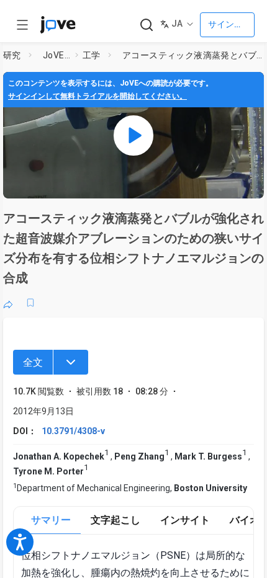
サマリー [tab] (51, 520)
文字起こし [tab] (115, 520)
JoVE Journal (56, 55)
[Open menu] (22, 25)
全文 (33, 362)
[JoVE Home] (58, 24)
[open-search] (146, 25)
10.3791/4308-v (73, 431)
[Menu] (70, 362)
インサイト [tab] (185, 520)
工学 (92, 55)
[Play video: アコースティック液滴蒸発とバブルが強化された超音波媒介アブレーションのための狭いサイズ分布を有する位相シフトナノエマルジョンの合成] (133, 135)
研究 (12, 55)
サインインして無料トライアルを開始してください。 (97, 96)
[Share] (8, 303)
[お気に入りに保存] (30, 303)
